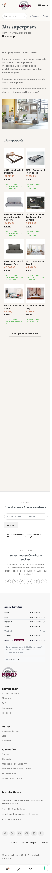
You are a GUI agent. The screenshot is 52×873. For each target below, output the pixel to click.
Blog (4, 735)
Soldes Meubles (10, 773)
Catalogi (6, 740)
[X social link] (15, 581)
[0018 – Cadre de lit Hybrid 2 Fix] (36, 158)
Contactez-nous (10, 693)
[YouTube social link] (29, 581)
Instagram (7, 707)
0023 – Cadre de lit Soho (14, 307)
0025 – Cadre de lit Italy (35, 307)
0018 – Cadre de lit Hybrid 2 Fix (35, 171)
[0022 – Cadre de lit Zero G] (36, 249)
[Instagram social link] (22, 581)
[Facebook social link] (8, 581)
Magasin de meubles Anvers (16, 763)
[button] (7, 179)
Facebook (7, 712)
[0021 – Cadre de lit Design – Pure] (14, 249)
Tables (5, 753)
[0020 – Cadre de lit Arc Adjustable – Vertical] (36, 202)
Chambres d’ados (21, 32)
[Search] (24, 16)
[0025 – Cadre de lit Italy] (36, 293)
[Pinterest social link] (37, 581)
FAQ (4, 703)
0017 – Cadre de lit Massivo (14, 171)
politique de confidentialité (28, 534)
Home (5, 32)
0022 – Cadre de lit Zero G (35, 262)
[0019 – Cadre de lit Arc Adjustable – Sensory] (14, 202)
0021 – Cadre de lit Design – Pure (14, 262)
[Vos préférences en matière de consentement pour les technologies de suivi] (45, 868)
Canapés (6, 758)
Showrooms (8, 698)
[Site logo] (25, 5)
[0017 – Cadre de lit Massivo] (14, 158)
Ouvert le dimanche (12, 778)
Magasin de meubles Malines (16, 768)
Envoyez (11, 525)
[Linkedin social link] (44, 581)
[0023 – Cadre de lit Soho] (14, 293)
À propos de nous (11, 731)
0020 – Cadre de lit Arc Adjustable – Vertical (35, 217)
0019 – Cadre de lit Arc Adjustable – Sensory (14, 217)
